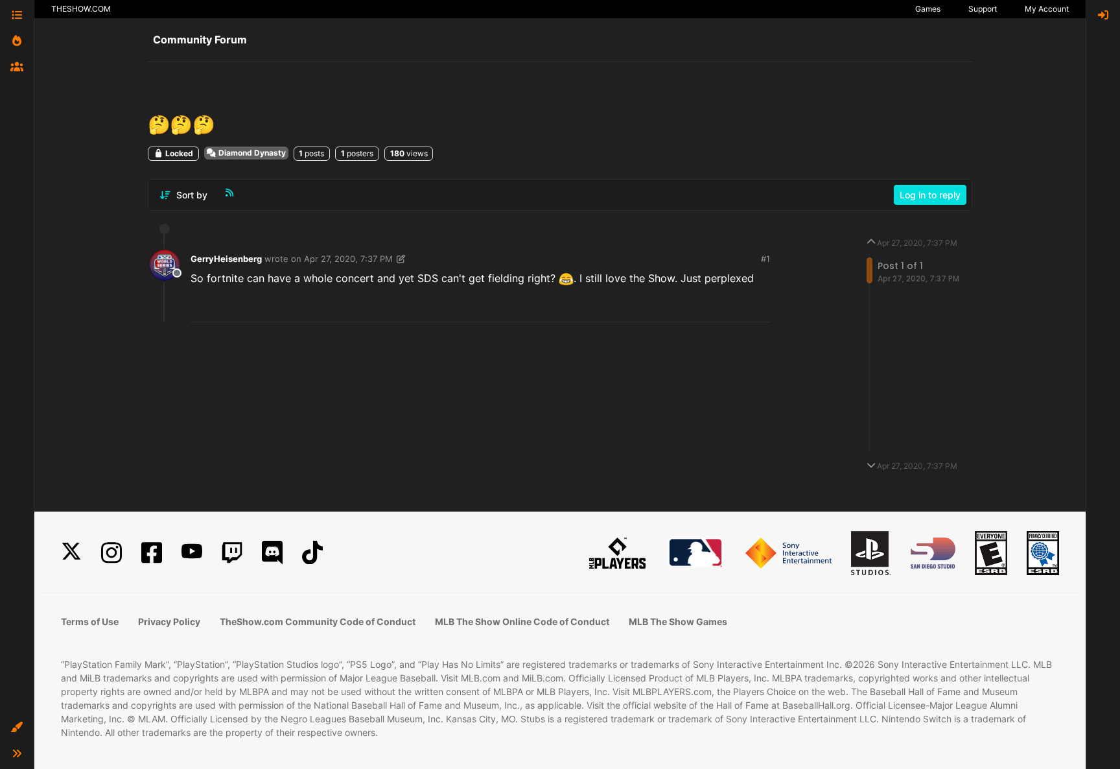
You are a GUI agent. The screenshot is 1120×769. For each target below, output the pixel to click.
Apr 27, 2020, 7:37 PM (348, 259)
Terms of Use (90, 621)
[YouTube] (191, 553)
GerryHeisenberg (226, 259)
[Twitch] (232, 553)
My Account (1047, 9)
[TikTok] (312, 553)
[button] (17, 727)
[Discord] (272, 553)
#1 (765, 259)
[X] (71, 553)
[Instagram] (111, 553)
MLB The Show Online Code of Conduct (522, 621)
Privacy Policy (169, 621)
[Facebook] (151, 553)
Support (982, 9)
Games (927, 9)
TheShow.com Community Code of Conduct (317, 621)
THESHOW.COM (81, 9)
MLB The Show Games (678, 621)
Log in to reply (930, 194)
